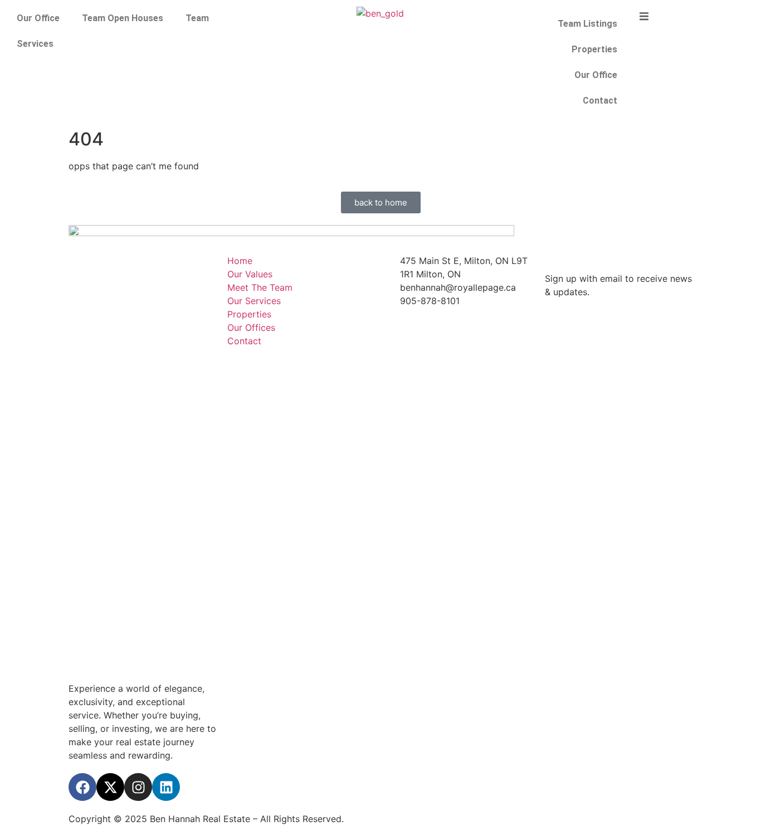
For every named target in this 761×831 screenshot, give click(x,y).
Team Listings (587, 23)
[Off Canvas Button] (644, 16)
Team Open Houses (122, 18)
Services (35, 43)
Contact (600, 100)
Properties (594, 49)
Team (197, 18)
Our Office (38, 18)
